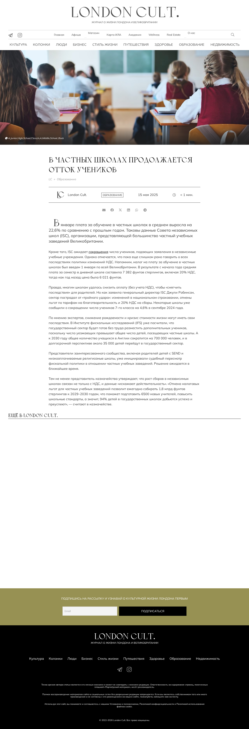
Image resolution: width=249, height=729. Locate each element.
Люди (61, 44)
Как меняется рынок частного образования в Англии (209, 463)
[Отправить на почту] (104, 210)
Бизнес (79, 44)
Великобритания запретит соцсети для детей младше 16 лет (34, 510)
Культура (18, 44)
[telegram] (10, 35)
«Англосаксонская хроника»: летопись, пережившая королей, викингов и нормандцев (90, 511)
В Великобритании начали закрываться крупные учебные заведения (92, 561)
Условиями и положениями (124, 704)
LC (50, 179)
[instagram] (19, 35)
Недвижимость (225, 44)
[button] (232, 34)
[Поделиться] (112, 210)
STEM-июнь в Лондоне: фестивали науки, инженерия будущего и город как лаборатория (148, 511)
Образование (191, 44)
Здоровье (164, 44)
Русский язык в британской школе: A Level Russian (35, 461)
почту (175, 696)
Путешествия (136, 44)
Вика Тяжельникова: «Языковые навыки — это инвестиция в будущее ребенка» (209, 511)
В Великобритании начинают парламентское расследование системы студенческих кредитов (34, 562)
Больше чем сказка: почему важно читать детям (152, 461)
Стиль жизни (104, 44)
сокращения (98, 252)
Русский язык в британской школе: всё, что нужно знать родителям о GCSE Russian (94, 463)
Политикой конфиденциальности (156, 704)
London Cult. (77, 195)
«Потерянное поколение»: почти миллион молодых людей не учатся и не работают (151, 562)
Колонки (41, 44)
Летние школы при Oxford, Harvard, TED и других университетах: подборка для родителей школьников (212, 562)
